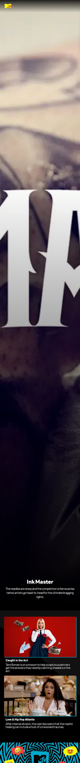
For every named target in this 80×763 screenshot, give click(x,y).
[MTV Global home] (8, 6)
